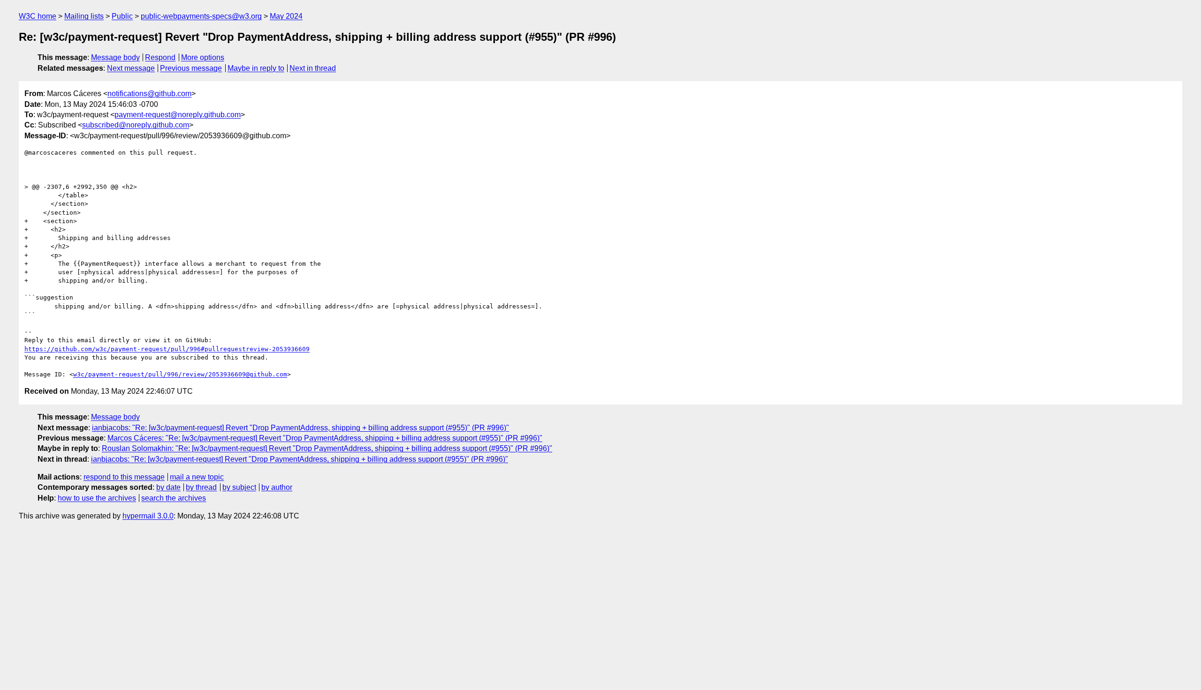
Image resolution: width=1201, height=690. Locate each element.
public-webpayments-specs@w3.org (201, 16)
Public (122, 16)
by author (276, 487)
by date (168, 487)
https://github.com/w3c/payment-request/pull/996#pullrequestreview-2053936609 (167, 348)
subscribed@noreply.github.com (135, 125)
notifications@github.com (149, 94)
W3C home (37, 16)
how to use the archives (97, 498)
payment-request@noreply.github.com (177, 115)
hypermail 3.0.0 (148, 516)
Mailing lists (84, 16)
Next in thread (312, 68)
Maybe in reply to (256, 68)
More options (202, 57)
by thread (201, 487)
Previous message (191, 68)
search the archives (173, 498)
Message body (115, 57)
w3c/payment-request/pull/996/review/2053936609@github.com (180, 374)
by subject (239, 487)
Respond (160, 57)
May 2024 (286, 16)
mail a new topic (197, 477)
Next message (131, 68)
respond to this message (124, 477)
